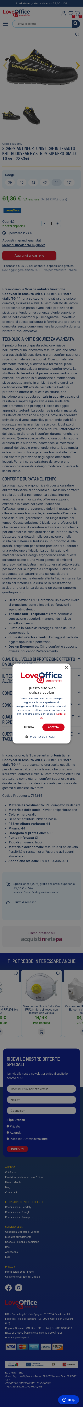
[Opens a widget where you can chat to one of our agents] (68, 1400)
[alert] (41, 703)
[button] (41, 737)
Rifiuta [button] (29, 727)
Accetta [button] (53, 727)
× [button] (66, 667)
